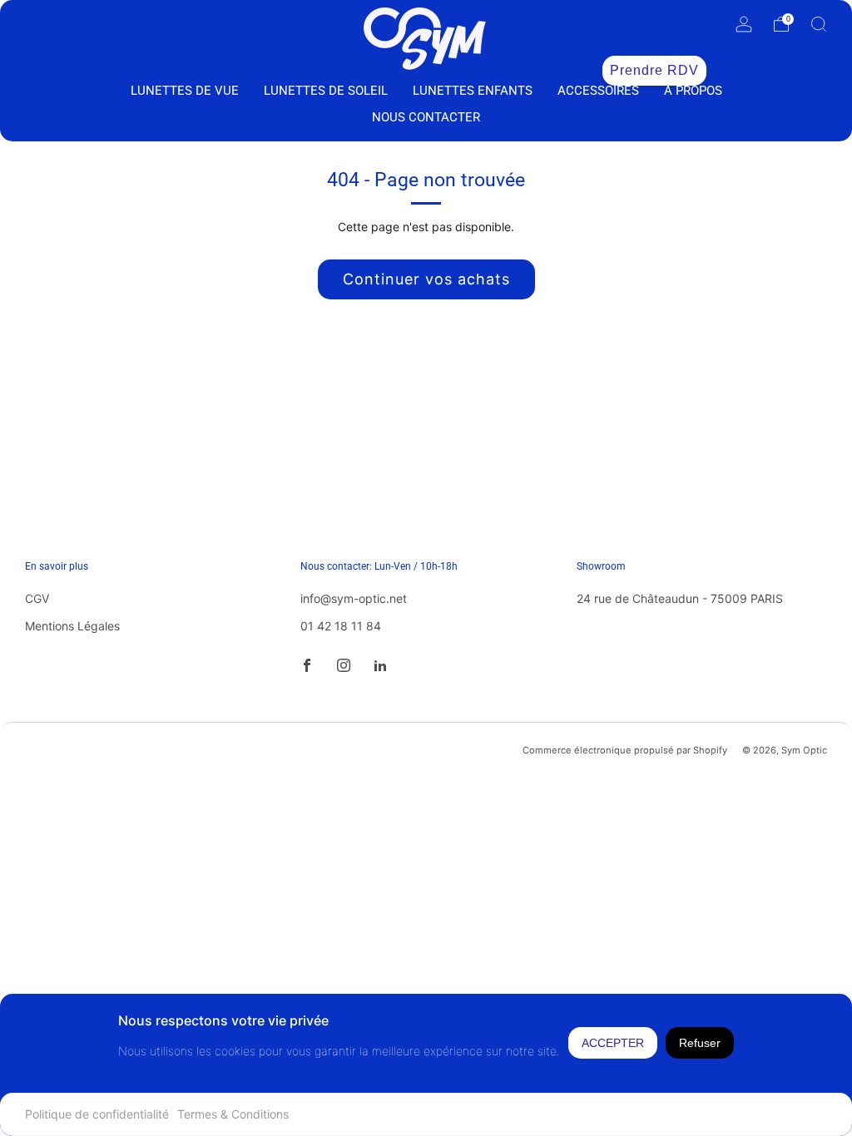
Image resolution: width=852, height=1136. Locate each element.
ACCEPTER (613, 1043)
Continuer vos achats (426, 279)
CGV (37, 598)
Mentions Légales (72, 626)
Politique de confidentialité (97, 1114)
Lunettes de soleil (326, 90)
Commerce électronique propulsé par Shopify (625, 750)
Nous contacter (426, 117)
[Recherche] (818, 24)
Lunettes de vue (185, 90)
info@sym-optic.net (353, 598)
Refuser (700, 1043)
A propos (693, 90)
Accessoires (598, 90)
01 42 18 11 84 (340, 626)
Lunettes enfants (472, 90)
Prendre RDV (654, 70)
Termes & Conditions (233, 1114)
